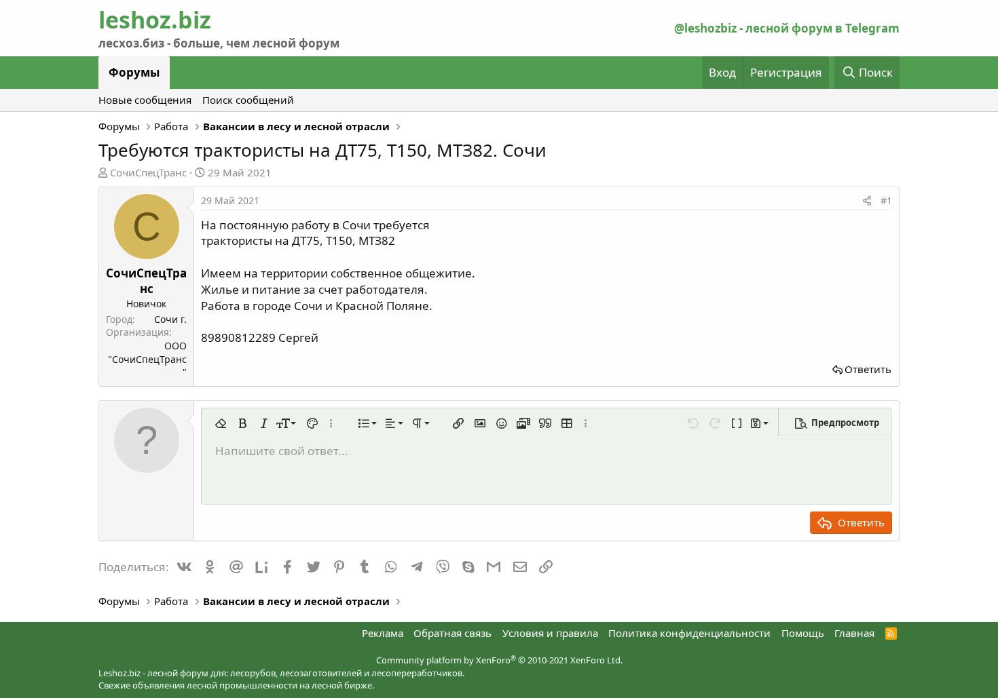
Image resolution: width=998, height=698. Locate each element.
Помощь (802, 633)
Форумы (134, 72)
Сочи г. (170, 319)
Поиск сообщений (248, 99)
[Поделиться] (867, 201)
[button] (220, 423)
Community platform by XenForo (499, 660)
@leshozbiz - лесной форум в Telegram (787, 28)
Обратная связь (452, 633)
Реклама (382, 633)
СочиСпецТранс (148, 172)
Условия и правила (550, 633)
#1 (886, 200)
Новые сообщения (144, 99)
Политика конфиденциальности (689, 633)
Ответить (868, 369)
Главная (854, 633)
